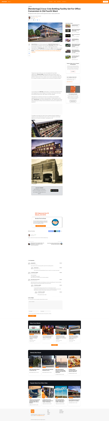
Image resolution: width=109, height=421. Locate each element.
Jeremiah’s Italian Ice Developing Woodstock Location (75, 40)
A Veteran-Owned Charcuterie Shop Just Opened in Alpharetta (73, 370)
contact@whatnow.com (40, 415)
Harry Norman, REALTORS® (75, 59)
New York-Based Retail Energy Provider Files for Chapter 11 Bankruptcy (60, 400)
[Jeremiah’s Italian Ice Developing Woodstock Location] (68, 40)
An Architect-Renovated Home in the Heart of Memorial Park (75, 57)
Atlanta (31, 367)
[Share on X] (34, 20)
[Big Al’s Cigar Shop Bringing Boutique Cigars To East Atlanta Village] (68, 30)
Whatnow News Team (32, 340)
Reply (61, 267)
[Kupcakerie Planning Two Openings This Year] (68, 26)
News (30, 397)
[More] (39, 20)
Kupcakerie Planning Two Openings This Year (76, 25)
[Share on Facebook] (32, 20)
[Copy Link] (35, 20)
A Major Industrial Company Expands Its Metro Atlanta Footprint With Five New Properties (76, 45)
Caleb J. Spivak (36, 17)
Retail (55, 1)
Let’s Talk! (72, 71)
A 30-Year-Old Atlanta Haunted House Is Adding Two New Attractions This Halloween (48, 337)
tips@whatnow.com (69, 81)
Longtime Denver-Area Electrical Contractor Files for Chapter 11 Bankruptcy (47, 400)
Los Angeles (71, 397)
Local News (31, 334)
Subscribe (105, 1)
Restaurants (50, 1)
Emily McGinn (77, 32)
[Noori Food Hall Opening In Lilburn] (68, 35)
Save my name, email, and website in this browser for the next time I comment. (40, 313)
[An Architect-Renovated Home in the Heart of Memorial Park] (68, 57)
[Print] (37, 20)
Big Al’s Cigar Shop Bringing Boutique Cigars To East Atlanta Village (76, 30)
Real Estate (59, 1)
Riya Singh (77, 53)
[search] (101, 1)
